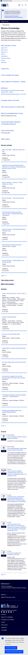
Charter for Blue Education (9, 317)
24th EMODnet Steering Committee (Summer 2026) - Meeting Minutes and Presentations (12, 213)
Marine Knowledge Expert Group (12, 113)
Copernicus (5, 68)
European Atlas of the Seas (10, 100)
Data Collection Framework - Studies (13, 81)
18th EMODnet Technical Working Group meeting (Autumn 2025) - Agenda (12, 91)
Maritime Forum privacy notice (8, 597)
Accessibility (4, 630)
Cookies (3, 622)
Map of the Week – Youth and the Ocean (13, 198)
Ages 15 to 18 (4, 50)
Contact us (3, 614)
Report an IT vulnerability (7, 617)
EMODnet (4, 88)
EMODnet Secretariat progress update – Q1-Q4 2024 (13, 94)
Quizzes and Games (5, 58)
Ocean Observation (7, 130)
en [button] (19, 5)
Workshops (3, 62)
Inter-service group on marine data (12, 107)
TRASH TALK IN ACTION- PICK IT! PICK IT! (14, 293)
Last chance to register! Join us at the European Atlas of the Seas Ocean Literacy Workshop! (13, 378)
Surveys (3, 60)
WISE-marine (5, 139)
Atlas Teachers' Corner (8, 45)
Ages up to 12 (4, 52)
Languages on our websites (7, 619)
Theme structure (5, 24)
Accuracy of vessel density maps (11, 334)
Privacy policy (4, 624)
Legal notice (4, 627)
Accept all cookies (11, 648)
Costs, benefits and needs (10, 75)
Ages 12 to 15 (4, 47)
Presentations (4, 56)
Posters (3, 54)
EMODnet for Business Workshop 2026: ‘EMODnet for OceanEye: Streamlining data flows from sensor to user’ (13, 167)
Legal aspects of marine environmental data (13, 348)
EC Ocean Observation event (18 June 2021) (14, 362)
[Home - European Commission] (5, 4)
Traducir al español (8, 16)
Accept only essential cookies (14, 651)
